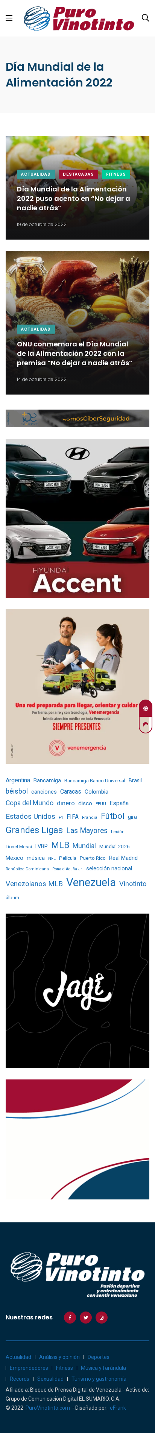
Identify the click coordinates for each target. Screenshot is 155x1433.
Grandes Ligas (34, 830)
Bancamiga (47, 780)
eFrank (118, 1408)
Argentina (18, 780)
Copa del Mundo (29, 803)
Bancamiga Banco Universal (94, 780)
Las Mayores (87, 830)
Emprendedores (29, 1368)
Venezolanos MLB (34, 884)
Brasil (135, 780)
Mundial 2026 (114, 846)
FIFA (73, 816)
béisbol (17, 791)
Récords (19, 1379)
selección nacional (109, 868)
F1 (61, 817)
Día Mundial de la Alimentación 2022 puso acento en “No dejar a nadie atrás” (73, 198)
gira (132, 817)
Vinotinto (132, 884)
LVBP (41, 846)
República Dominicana (27, 869)
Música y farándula (103, 1368)
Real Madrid (123, 858)
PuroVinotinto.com (48, 1408)
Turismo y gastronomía (98, 1379)
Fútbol (113, 816)
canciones (44, 792)
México (14, 858)
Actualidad (36, 174)
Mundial (84, 846)
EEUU (101, 804)
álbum (12, 897)
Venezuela (91, 882)
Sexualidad (50, 1379)
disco (85, 803)
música (36, 858)
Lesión (118, 831)
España (119, 803)
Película (67, 858)
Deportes (98, 1357)
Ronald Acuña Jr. (67, 869)
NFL (52, 858)
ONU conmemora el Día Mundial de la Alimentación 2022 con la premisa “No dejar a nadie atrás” (74, 353)
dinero (66, 803)
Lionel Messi (19, 846)
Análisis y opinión (59, 1357)
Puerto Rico (93, 858)
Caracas (70, 791)
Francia (89, 817)
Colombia (96, 791)
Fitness (116, 174)
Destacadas (78, 174)
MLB (60, 845)
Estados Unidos (30, 816)
